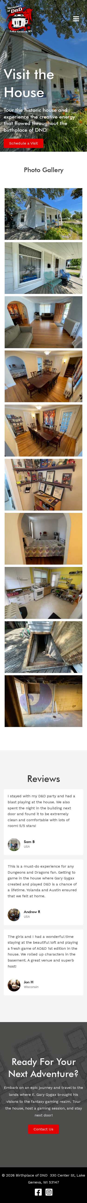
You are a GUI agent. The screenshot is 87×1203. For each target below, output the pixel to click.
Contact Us (43, 1129)
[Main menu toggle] (76, 19)
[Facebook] (38, 1192)
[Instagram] (49, 1192)
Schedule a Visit (23, 143)
